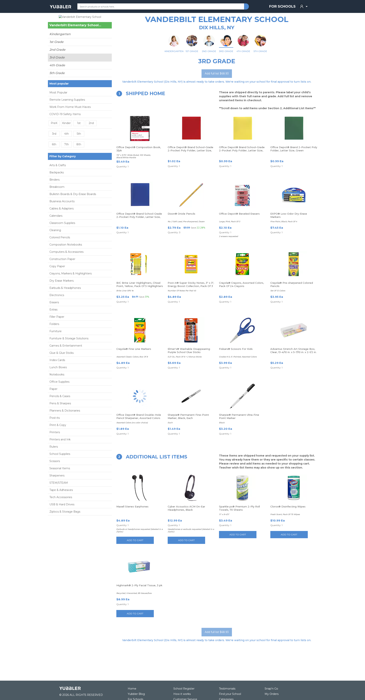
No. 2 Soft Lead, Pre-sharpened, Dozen (186, 221)
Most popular (59, 83)
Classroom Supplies (62, 223)
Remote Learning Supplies (67, 99)
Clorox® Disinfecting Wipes (287, 506)
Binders (54, 179)
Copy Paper (57, 266)
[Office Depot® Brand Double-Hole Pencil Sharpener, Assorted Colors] (139, 396)
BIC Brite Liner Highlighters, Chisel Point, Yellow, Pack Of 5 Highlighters (139, 284)
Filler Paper (56, 316)
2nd (91, 123)
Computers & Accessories (66, 252)
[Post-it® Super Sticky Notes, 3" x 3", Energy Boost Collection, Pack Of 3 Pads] (191, 264)
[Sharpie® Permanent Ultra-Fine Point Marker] (242, 396)
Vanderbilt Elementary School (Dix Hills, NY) (75, 25)
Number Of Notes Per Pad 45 (182, 290)
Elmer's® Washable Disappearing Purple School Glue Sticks (189, 350)
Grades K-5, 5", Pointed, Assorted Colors (238, 357)
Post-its (54, 418)
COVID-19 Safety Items (65, 114)
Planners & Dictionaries (64, 410)
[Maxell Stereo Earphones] (139, 488)
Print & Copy (57, 425)
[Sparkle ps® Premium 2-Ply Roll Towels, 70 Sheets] (242, 488)
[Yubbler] (60, 6)
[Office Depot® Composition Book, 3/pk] (139, 128)
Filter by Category (62, 156)
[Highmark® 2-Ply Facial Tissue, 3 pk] (139, 566)
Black (222, 422)
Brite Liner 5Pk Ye (124, 290)
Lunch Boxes (58, 367)
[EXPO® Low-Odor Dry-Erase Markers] (293, 195)
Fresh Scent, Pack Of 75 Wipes (285, 514)
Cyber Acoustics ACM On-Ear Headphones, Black (186, 508)
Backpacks (56, 172)
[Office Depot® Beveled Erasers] (242, 195)
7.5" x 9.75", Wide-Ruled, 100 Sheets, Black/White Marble (133, 156)
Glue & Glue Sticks (61, 353)
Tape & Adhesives (61, 490)
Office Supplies (59, 381)
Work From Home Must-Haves (70, 107)
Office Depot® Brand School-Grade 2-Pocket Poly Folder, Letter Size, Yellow (242, 150)
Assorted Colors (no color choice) (132, 422)
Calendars (55, 215)
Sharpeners (56, 475)
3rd (54, 133)
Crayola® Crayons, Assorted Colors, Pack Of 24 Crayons (241, 284)
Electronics (56, 295)
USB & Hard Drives (61, 504)
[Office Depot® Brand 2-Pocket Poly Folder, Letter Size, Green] (293, 128)
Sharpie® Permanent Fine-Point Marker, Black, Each (188, 416)
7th (66, 144)
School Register (183, 688)
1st (79, 123)
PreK (54, 123)
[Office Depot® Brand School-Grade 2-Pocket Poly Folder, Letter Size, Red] (191, 128)
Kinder (66, 123)
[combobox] (160, 6)
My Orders (272, 694)
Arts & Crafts (57, 165)
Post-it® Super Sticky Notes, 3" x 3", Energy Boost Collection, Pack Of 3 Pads (191, 286)
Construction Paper (62, 259)
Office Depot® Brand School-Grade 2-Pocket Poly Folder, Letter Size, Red (190, 150)
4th (66, 133)
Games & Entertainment (65, 345)
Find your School (230, 694)
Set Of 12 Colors (277, 290)
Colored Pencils (59, 237)
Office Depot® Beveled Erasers (239, 213)
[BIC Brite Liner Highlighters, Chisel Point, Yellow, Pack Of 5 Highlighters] (139, 264)
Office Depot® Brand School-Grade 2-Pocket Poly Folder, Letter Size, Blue (139, 217)
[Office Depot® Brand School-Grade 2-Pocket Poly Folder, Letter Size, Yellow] (242, 128)
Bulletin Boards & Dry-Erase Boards (72, 194)
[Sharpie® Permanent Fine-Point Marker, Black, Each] (191, 396)
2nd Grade (57, 49)
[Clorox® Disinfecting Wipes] (293, 488)
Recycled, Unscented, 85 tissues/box (134, 593)
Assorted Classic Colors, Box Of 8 (132, 357)
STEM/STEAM (58, 482)
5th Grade (57, 73)
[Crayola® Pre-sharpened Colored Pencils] (293, 264)
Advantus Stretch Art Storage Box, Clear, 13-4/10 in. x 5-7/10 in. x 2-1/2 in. (293, 350)
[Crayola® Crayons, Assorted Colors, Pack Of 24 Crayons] (242, 264)
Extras (53, 309)
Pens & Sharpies (60, 403)
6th (54, 144)
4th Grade (57, 65)
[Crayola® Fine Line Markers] (139, 330)
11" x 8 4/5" (224, 514)
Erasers (54, 302)
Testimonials (227, 688)
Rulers (53, 446)
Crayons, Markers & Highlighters (70, 273)
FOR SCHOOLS (282, 6)
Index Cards (57, 360)
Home (132, 688)
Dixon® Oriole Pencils (181, 213)
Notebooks (56, 374)
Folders (54, 324)
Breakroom (56, 187)
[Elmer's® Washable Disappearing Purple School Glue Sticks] (191, 330)
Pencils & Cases (59, 396)
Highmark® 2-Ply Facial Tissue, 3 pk (139, 585)
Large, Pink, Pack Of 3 (229, 221)
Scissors (54, 461)
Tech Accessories (60, 497)
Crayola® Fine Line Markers (133, 348)
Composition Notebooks (65, 244)
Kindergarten (60, 34)
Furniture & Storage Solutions (68, 338)
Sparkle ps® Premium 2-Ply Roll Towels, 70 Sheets (239, 508)
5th (79, 133)
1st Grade (56, 42)
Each (170, 422)
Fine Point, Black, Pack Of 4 (283, 221)
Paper (53, 389)
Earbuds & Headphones (65, 288)
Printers (54, 432)
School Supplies (59, 454)
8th (78, 144)
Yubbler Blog (136, 694)
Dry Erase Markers (61, 280)
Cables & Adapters (61, 208)
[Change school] (102, 26)
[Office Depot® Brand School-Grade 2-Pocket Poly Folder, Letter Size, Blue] (139, 195)
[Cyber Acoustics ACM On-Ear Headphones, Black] (191, 488)
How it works (182, 694)
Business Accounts (62, 201)
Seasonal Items (59, 468)
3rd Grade (57, 57)
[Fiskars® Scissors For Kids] (242, 330)
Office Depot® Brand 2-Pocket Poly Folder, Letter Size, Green (293, 149)
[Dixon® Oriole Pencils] (191, 195)
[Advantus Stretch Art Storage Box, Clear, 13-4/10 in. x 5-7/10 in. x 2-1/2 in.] (293, 330)
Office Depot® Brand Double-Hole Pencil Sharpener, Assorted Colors (138, 416)
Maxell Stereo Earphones (132, 506)
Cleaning (55, 230)
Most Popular (58, 92)
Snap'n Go (271, 688)
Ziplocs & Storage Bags (64, 511)
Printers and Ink (60, 439)
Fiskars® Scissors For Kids (236, 348)
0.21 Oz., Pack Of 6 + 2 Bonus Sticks (185, 357)
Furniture (55, 331)
